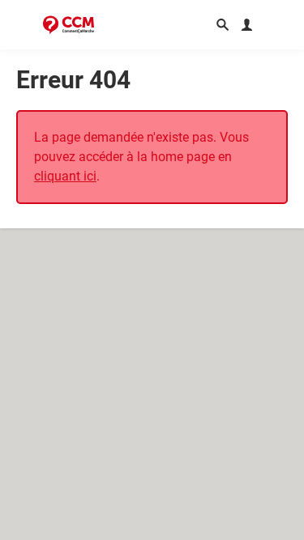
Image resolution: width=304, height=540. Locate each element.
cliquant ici (65, 176)
